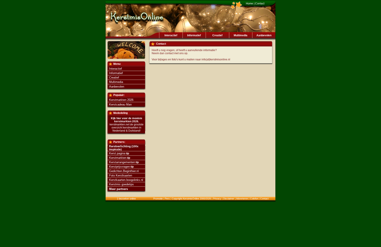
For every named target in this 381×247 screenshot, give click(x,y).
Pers (167, 198)
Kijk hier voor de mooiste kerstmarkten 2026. (126, 120)
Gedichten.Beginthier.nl (124, 171)
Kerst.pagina (117, 153)
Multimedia (240, 35)
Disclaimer (228, 198)
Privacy (217, 198)
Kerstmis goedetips (121, 184)
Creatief (217, 35)
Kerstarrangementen (122, 162)
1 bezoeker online (126, 198)
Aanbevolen (263, 35)
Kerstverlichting (120, 146)
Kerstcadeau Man (120, 104)
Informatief (194, 35)
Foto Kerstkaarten (120, 175)
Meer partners (118, 189)
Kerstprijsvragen (119, 166)
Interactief (170, 35)
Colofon (254, 198)
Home (249, 3)
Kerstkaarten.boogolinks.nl (126, 180)
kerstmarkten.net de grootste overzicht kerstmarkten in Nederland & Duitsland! (127, 127)
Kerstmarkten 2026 (121, 99)
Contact (259, 3)
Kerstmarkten (117, 157)
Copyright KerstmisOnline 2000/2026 (191, 198)
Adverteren (242, 198)
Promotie (158, 198)
